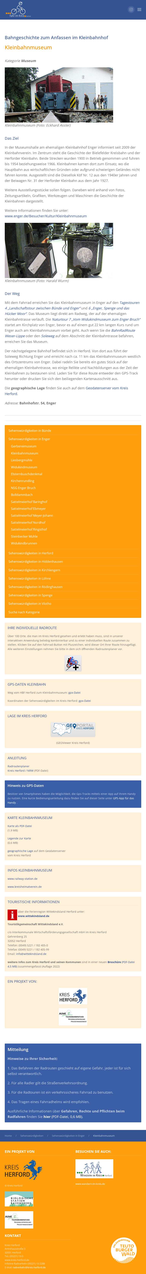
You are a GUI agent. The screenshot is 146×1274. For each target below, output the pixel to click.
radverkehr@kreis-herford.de (29, 1267)
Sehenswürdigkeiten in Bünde (30, 431)
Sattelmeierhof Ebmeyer (28, 509)
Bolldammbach (22, 495)
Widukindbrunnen (24, 543)
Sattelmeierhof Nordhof (28, 522)
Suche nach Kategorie (24, 612)
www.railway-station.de (22, 878)
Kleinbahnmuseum (24, 453)
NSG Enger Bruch (23, 488)
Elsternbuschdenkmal (26, 474)
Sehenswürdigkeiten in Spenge (30, 595)
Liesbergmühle (21, 460)
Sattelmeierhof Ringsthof (29, 529)
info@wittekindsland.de (31, 954)
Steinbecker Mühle (24, 536)
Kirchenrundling (22, 481)
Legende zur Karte (19, 838)
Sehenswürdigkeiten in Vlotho (30, 604)
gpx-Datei (74, 692)
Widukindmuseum (24, 467)
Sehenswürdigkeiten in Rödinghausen (36, 587)
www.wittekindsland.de (33, 916)
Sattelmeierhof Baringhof (29, 502)
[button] (139, 9)
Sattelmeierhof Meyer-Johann (32, 515)
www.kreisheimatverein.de (25, 886)
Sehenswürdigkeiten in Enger (29, 439)
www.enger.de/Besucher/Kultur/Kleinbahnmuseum (46, 216)
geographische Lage (20, 851)
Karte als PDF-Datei (20, 826)
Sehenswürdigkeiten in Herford (31, 553)
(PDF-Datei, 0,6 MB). (63, 1116)
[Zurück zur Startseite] (18, 9)
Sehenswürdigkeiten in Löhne (30, 578)
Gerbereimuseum (23, 446)
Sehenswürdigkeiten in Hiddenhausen (36, 561)
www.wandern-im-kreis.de (90, 1184)
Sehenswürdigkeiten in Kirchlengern (34, 570)
